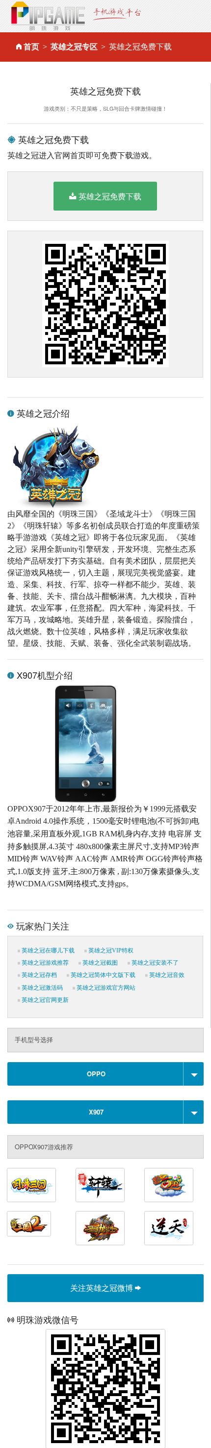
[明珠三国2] (29, 1223)
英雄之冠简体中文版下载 (102, 975)
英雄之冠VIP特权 (110, 950)
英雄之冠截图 (99, 962)
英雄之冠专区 (74, 47)
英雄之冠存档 (38, 975)
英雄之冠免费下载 (110, 196)
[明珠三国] (31, 1185)
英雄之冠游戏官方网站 (105, 987)
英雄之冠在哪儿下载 (47, 950)
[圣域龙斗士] (100, 1228)
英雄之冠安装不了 (154, 962)
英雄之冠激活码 (41, 987)
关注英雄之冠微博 (102, 1287)
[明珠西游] (169, 1185)
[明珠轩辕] (100, 1185)
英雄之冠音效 (166, 975)
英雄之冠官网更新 (44, 1000)
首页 (31, 47)
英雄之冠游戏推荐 (44, 962)
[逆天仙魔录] (169, 1228)
